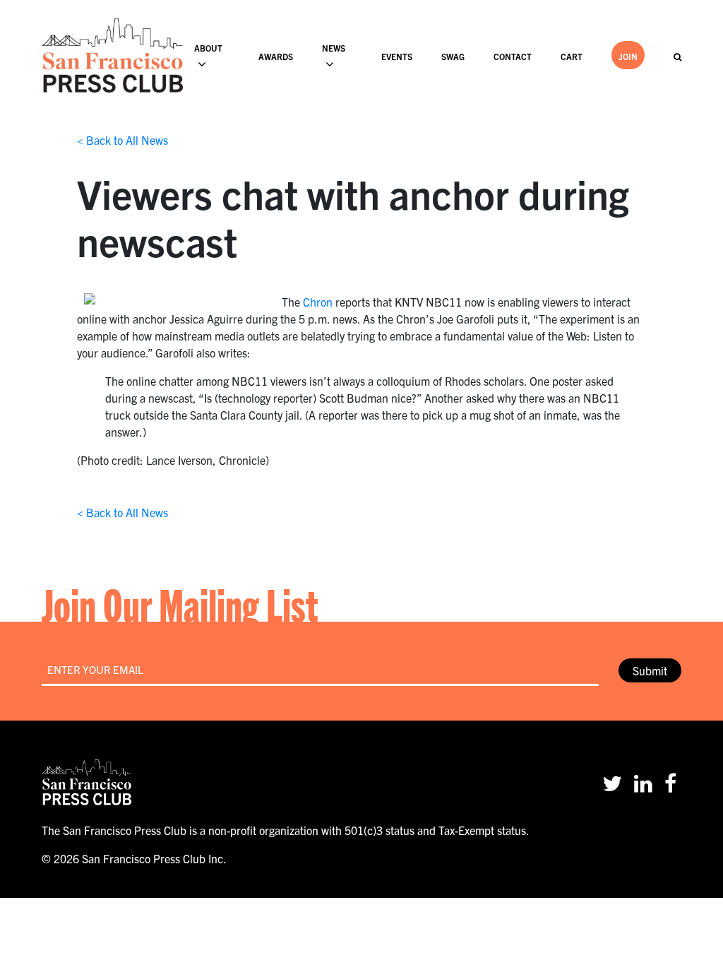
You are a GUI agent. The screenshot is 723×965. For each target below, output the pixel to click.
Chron (318, 302)
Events (396, 56)
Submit (650, 670)
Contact (513, 56)
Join (628, 56)
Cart (571, 56)
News (333, 47)
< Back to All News (122, 140)
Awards (275, 56)
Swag (453, 56)
